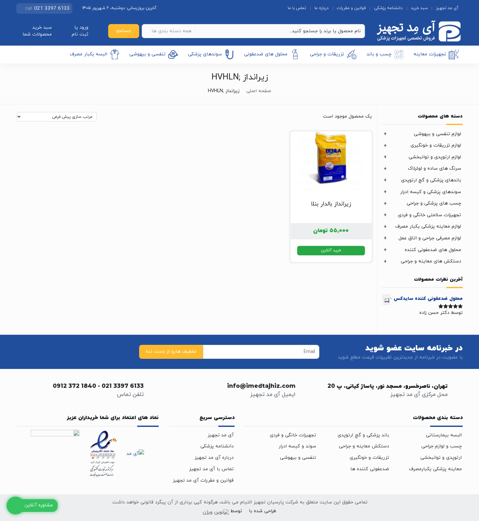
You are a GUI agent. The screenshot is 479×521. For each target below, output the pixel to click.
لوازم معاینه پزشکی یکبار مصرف (428, 226)
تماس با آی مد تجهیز (211, 469)
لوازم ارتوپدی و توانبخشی (435, 157)
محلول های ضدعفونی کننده (433, 249)
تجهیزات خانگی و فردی (293, 435)
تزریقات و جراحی (327, 54)
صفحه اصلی (258, 91)
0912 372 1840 (74, 386)
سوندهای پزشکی (205, 54)
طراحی (269, 511)
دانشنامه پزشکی (388, 8)
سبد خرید (419, 8)
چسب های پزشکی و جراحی (434, 203)
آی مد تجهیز (447, 8)
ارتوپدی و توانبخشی (441, 457)
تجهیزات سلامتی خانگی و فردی (429, 215)
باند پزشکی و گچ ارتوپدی (363, 435)
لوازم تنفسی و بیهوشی (437, 134)
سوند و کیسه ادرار (297, 446)
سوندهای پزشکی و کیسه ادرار (430, 192)
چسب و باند (379, 54)
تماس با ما (297, 8)
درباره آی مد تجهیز (214, 457)
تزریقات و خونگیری (369, 457)
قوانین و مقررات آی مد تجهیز (203, 480)
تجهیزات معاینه (430, 54)
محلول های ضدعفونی (265, 54)
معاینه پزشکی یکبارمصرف (435, 469)
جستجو (123, 30)
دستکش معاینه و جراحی (364, 446)
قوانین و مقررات (351, 8)
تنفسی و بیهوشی (147, 54)
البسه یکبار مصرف (88, 54)
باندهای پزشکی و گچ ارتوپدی (431, 180)
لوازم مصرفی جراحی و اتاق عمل (430, 238)
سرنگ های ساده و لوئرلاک (434, 168)
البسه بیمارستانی (444, 435)
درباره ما (321, 8)
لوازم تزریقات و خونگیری (436, 145)
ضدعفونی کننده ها (369, 469)
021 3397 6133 (123, 386)
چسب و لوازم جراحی (441, 446)
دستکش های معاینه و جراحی (431, 261)
